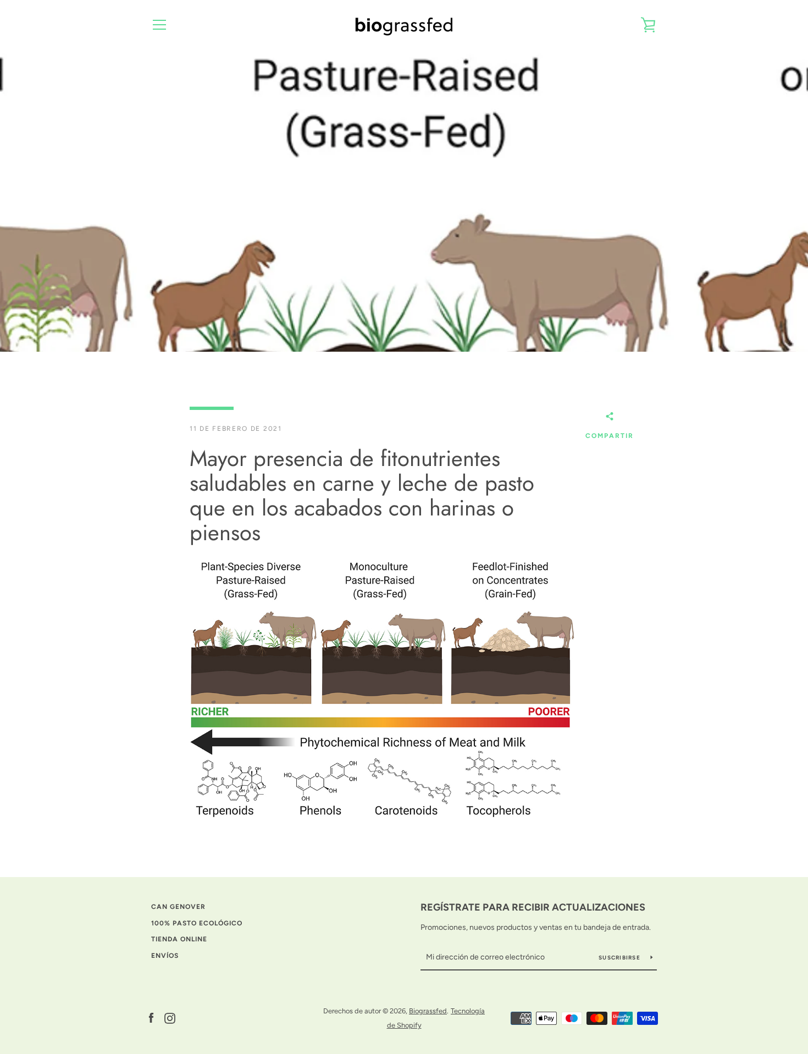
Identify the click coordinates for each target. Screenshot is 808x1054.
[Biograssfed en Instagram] (169, 1017)
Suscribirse (620, 957)
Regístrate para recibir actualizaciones (532, 907)
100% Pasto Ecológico (196, 923)
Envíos (165, 955)
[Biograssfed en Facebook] (151, 1017)
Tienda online (179, 939)
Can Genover (178, 907)
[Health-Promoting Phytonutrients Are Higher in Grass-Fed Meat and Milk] (382, 692)
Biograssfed (428, 1011)
